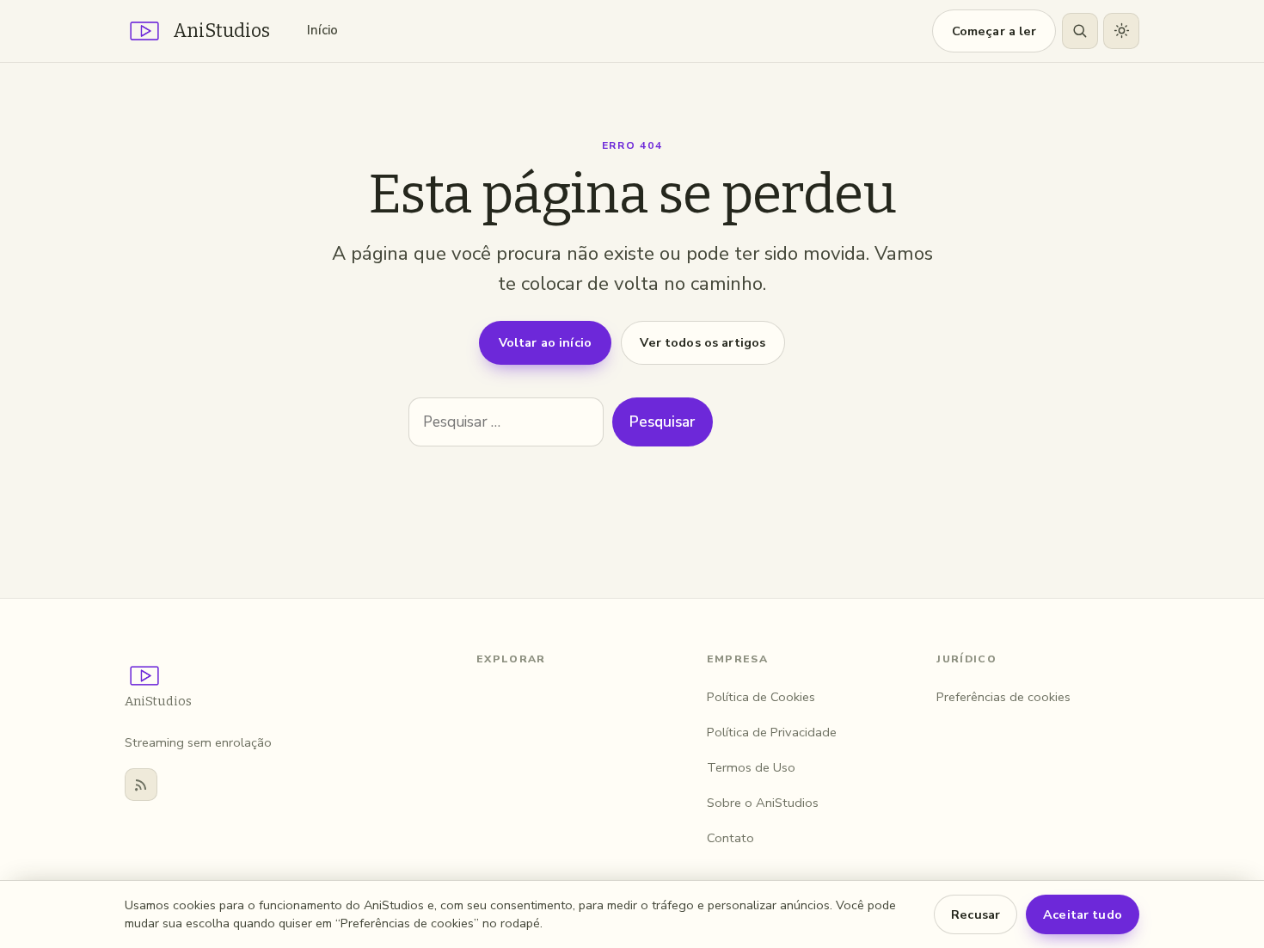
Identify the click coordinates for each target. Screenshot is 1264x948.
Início (322, 30)
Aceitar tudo (1082, 914)
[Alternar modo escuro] (1121, 31)
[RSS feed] (141, 784)
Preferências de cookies (1003, 696)
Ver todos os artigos (702, 342)
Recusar (975, 914)
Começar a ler (994, 31)
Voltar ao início (545, 342)
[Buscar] (1080, 31)
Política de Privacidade (772, 732)
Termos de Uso (751, 767)
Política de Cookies (761, 696)
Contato (730, 837)
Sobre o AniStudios (763, 802)
